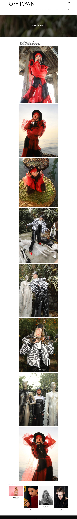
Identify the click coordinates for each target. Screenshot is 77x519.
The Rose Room (16, 497)
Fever (61, 509)
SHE (31, 509)
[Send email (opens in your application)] (69, 2)
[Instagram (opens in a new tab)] (68, 2)
